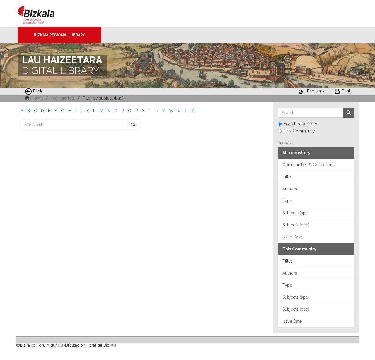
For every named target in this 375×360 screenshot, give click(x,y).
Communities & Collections (308, 164)
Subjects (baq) (295, 225)
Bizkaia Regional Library (59, 35)
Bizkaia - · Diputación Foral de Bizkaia (42, 13)
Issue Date (292, 237)
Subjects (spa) (295, 213)
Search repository (300, 123)
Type (287, 200)
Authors (289, 188)
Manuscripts (63, 98)
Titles (287, 176)
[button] (316, 91)
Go (134, 124)
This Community (299, 131)
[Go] (348, 113)
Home (37, 98)
